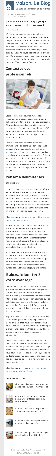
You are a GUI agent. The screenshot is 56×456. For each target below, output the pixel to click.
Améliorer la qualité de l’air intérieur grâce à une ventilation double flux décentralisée (31, 399)
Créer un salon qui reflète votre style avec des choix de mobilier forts (31, 433)
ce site (37, 356)
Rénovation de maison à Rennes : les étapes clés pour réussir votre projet (31, 385)
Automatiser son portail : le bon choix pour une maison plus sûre (31, 421)
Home (8, 14)
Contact (36, 452)
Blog (14, 14)
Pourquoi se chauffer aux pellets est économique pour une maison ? (31, 409)
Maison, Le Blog (23, 450)
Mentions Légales (24, 452)
